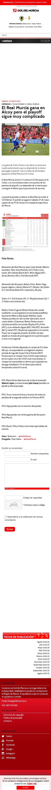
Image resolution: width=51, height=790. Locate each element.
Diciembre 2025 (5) (41, 662)
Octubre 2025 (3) (42, 668)
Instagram (10, 754)
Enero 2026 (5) (43, 659)
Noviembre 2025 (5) (41, 665)
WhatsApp (10, 758)
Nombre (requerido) (40, 453)
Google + (10, 749)
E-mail (33, 459)
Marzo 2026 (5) (43, 654)
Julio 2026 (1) (44, 645)
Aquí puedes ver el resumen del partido (24, 406)
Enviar (10, 529)
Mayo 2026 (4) (43, 648)
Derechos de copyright (14, 715)
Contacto (8, 721)
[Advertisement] (25, 73)
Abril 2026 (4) (44, 651)
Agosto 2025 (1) (43, 674)
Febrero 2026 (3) (42, 656)
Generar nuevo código (34, 505)
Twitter (9, 736)
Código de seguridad (32, 498)
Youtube (10, 741)
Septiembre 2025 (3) (41, 671)
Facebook (10, 745)
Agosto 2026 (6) (43, 642)
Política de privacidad (13, 718)
